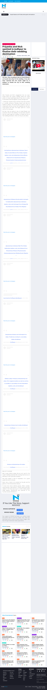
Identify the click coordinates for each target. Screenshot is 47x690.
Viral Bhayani (12, 342)
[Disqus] (16, 561)
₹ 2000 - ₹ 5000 (20, 513)
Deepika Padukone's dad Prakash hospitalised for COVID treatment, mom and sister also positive (8, 661)
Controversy (4, 626)
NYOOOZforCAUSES (6, 670)
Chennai (19, 672)
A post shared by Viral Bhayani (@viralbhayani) (12, 298)
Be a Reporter (11, 1)
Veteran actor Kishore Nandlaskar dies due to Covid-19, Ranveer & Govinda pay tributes (22, 653)
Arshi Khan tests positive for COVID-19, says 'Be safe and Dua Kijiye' (23, 637)
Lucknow (24, 675)
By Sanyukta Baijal (6, 55)
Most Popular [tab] (42, 89)
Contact (29, 686)
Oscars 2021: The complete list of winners (23, 628)
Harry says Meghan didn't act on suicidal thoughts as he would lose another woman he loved (6, 536)
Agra (24, 670)
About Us (4, 672)
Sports (31, 678)
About (26, 686)
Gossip (14, 44)
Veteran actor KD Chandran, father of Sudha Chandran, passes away (8, 620)
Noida (24, 677)
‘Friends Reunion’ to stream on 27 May (8, 645)
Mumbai (19, 677)
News (3, 618)
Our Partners (12, 670)
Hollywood (4, 642)
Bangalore (20, 670)
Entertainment (8, 44)
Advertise (5, 1)
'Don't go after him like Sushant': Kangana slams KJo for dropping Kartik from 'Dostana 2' (37, 637)
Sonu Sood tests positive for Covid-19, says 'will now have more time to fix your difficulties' (38, 628)
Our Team (11, 672)
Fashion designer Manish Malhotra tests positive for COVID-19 (38, 645)
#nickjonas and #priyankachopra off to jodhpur (16, 464)
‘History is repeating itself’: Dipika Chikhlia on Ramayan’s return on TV (38, 661)
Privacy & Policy (35, 686)
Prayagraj (25, 672)
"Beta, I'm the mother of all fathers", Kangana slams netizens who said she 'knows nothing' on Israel (8, 628)
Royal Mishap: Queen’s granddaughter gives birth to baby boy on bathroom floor (25, 535)
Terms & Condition (42, 686)
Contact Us (12, 673)
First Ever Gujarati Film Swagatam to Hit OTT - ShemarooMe (7, 653)
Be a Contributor (18, 1)
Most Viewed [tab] (35, 89)
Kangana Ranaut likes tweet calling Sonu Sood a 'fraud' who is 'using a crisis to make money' (23, 620)
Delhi (19, 673)
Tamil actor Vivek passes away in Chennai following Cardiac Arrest (38, 653)
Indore (24, 673)
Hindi (30, 672)
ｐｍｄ (11, 162)
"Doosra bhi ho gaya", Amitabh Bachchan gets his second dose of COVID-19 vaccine (8, 637)
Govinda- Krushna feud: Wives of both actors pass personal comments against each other (27, 14)
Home (4, 44)
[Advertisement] (23, 20)
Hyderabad (20, 675)
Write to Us (12, 678)
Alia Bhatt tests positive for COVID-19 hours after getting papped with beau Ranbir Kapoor (16, 535)
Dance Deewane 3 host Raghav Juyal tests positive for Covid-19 (23, 645)
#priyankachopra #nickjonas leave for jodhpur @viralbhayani (16, 425)
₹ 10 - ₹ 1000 (20, 510)
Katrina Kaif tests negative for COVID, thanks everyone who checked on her (23, 661)
